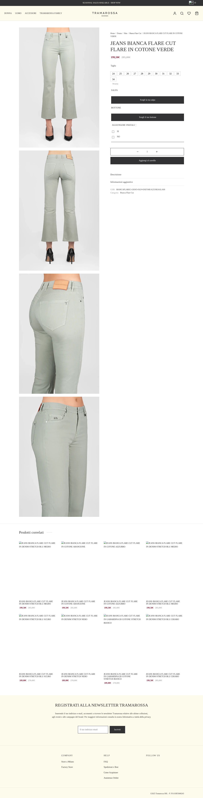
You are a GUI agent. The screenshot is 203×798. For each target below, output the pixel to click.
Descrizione (115, 174)
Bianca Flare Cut (135, 33)
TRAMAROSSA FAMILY (51, 13)
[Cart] (197, 13)
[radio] (113, 73)
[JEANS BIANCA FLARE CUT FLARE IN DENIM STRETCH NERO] (80, 642)
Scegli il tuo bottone (147, 117)
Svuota (115, 84)
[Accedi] (175, 13)
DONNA (8, 13)
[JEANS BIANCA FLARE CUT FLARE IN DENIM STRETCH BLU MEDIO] (38, 569)
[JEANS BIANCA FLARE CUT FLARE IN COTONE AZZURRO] (123, 569)
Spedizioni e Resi (111, 767)
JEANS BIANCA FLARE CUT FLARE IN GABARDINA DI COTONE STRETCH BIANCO (121, 676)
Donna (119, 33)
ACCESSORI (30, 13)
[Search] (182, 13)
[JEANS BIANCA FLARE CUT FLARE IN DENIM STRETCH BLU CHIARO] (165, 642)
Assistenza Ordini (111, 778)
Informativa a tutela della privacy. (137, 717)
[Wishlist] (189, 13)
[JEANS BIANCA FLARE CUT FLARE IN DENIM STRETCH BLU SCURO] (38, 642)
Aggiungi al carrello (147, 160)
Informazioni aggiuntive (121, 182)
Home (112, 33)
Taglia (113, 66)
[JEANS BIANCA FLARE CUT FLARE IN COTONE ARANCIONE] (80, 569)
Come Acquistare (111, 772)
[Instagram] (154, 762)
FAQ (106, 762)
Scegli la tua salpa (147, 100)
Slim (125, 33)
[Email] (160, 762)
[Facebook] (148, 762)
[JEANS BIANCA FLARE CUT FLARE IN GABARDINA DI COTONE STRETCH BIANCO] (123, 642)
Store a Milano (67, 762)
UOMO (18, 13)
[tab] (147, 174)
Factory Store (67, 767)
